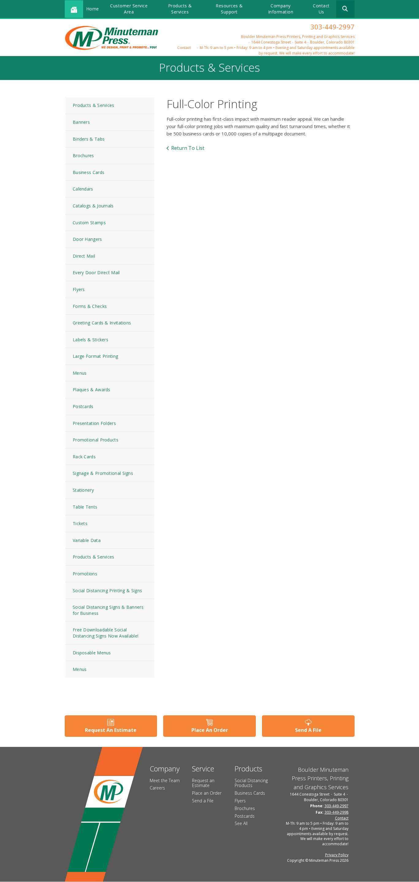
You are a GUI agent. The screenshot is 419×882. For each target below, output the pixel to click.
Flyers (79, 289)
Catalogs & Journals (93, 206)
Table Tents (85, 507)
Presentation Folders (94, 423)
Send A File (308, 730)
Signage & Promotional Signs (103, 473)
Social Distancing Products (251, 783)
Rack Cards (84, 457)
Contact (184, 47)
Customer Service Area (129, 9)
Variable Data (87, 540)
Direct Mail (84, 256)
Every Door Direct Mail (96, 272)
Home (92, 9)
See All (241, 823)
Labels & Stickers (90, 340)
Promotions (85, 574)
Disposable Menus (92, 653)
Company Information (281, 9)
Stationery (83, 490)
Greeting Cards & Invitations (102, 323)
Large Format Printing (95, 356)
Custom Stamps (89, 222)
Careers (157, 788)
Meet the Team (165, 780)
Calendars (83, 189)
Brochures (83, 155)
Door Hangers (87, 239)
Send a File (202, 801)
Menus (80, 373)
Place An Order (209, 730)
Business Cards (88, 172)
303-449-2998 (336, 812)
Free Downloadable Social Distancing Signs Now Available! (105, 633)
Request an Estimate (203, 783)
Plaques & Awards (91, 389)
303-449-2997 (332, 26)
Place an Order (206, 793)
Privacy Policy (336, 854)
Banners (81, 122)
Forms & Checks (90, 306)
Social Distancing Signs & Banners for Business (108, 610)
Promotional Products (95, 440)
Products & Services (180, 9)
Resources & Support (229, 9)
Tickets (80, 523)
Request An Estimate (110, 730)
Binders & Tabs (89, 139)
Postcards (83, 406)
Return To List (187, 148)
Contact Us (321, 9)
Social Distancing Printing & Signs (107, 590)
